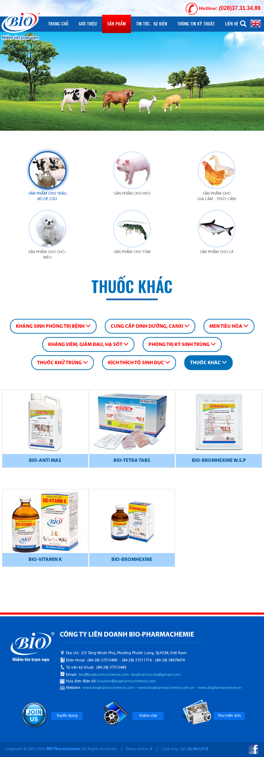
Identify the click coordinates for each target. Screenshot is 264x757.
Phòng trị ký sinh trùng (179, 344)
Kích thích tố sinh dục (136, 363)
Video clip (148, 716)
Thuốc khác (206, 363)
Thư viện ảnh (229, 716)
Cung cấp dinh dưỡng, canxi (147, 326)
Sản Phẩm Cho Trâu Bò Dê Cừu (47, 196)
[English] (256, 23)
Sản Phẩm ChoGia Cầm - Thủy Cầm (216, 196)
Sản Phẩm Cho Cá (216, 252)
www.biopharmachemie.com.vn (166, 688)
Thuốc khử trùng (60, 363)
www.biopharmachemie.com (108, 688)
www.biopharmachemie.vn (220, 688)
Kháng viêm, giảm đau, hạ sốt (85, 344)
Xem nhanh (45, 423)
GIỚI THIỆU (88, 23)
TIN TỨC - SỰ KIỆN (151, 23)
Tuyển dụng (67, 716)
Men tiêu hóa (226, 326)
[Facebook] (254, 749)
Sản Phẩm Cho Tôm (132, 252)
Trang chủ (58, 23)
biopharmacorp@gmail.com (156, 675)
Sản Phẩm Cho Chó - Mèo (47, 255)
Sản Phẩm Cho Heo (132, 194)
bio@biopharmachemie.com (104, 675)
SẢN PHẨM (116, 23)
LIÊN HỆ (232, 23)
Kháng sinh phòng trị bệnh (51, 326)
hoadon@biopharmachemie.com (126, 681)
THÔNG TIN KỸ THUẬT (196, 23)
